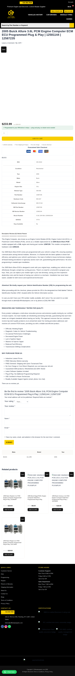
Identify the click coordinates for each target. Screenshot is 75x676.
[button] (9, 672)
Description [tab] (5, 233)
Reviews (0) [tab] (13, 233)
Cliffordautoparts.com (39, 669)
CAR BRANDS (51, 15)
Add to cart (37, 138)
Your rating (9, 401)
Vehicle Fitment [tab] (22, 233)
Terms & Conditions (39, 671)
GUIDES (69, 19)
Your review (9, 406)
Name (7, 418)
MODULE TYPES (66, 15)
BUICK (4, 158)
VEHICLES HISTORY (35, 15)
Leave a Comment (8, 43)
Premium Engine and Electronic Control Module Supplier (26, 7)
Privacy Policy (49, 671)
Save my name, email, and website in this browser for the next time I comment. (33, 437)
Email (6, 428)
